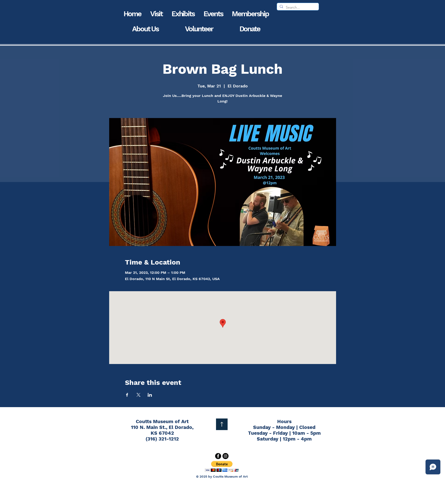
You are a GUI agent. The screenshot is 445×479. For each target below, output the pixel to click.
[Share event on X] (138, 395)
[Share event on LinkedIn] (150, 395)
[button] (156, 13)
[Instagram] (225, 456)
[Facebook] (218, 456)
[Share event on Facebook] (127, 395)
